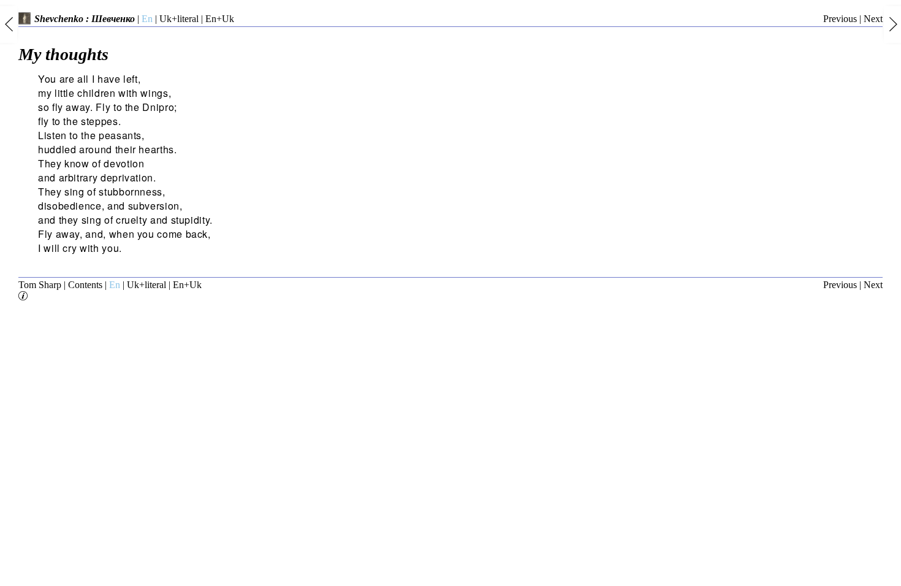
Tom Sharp (39, 285)
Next (873, 18)
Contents (85, 285)
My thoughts (63, 54)
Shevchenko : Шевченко (84, 18)
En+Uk (219, 18)
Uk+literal (179, 18)
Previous (840, 18)
